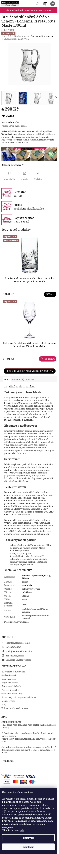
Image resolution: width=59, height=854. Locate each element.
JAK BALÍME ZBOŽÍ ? (11, 722)
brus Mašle (27, 585)
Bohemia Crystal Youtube (18, 659)
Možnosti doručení (10, 122)
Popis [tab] (7, 379)
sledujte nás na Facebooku (19, 651)
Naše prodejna (8, 679)
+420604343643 (13, 647)
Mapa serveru (8, 701)
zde (22, 830)
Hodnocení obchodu (11, 686)
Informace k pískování (13, 671)
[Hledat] (37, 3)
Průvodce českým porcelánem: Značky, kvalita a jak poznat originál (27, 734)
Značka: (17, 38)
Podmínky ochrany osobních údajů (19, 697)
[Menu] (52, 3)
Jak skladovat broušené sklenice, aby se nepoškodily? (28, 747)
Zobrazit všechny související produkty (29, 371)
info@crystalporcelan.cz (18, 642)
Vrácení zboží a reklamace (14, 708)
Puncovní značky (10, 690)
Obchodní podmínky (11, 693)
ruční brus (27, 592)
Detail (50, 294)
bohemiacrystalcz (15, 655)
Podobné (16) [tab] (18, 379)
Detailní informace (11, 165)
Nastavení (28, 837)
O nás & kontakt (9, 675)
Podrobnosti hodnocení (42, 36)
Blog (3, 704)
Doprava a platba (9, 682)
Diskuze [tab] (30, 379)
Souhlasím (28, 846)
